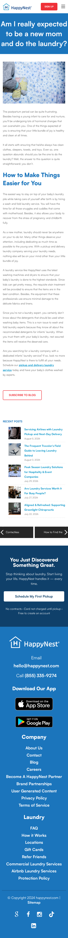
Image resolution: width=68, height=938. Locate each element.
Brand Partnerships (34, 783)
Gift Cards (34, 849)
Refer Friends (34, 856)
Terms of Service (34, 805)
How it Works (34, 835)
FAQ (34, 828)
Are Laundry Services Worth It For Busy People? (43, 491)
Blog (34, 762)
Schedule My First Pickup (34, 596)
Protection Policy (34, 878)
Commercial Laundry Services (34, 863)
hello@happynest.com (36, 665)
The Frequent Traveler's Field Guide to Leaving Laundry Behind (42, 450)
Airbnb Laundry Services (34, 870)
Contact (34, 755)
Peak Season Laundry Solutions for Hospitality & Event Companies (43, 471)
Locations (34, 842)
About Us (34, 747)
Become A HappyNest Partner (34, 776)
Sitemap (34, 902)
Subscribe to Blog (22, 395)
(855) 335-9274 (41, 675)
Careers (34, 769)
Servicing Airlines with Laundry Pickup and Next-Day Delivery (43, 432)
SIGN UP (49, 6)
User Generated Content (34, 790)
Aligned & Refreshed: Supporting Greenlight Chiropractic (44, 507)
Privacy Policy (34, 797)
